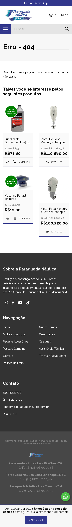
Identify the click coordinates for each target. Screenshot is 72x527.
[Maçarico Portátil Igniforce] (8, 218)
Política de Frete (13, 363)
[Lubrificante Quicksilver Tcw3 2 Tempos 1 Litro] (8, 162)
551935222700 (12, 392)
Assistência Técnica (51, 348)
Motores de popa (14, 334)
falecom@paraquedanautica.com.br (26, 406)
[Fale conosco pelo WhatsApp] (65, 497)
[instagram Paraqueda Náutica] (6, 302)
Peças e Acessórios (15, 341)
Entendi (36, 520)
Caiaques (45, 341)
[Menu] (5, 29)
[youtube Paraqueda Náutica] (20, 302)
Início (6, 327)
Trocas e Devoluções (53, 355)
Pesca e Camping (14, 348)
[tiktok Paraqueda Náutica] (28, 302)
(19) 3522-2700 (12, 399)
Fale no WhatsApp (36, 3)
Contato (8, 355)
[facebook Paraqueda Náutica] (13, 302)
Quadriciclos (47, 334)
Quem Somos (48, 327)
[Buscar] (66, 28)
